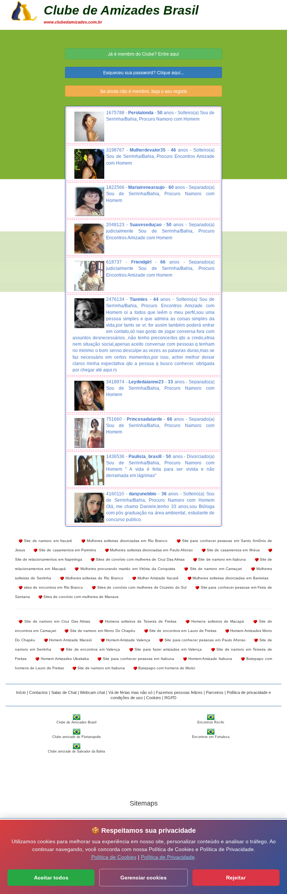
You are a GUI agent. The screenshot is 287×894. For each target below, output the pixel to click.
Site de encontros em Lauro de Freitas (182, 631)
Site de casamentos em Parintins (66, 550)
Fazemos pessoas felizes (179, 692)
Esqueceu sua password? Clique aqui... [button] (143, 72)
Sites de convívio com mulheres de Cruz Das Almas (140, 559)
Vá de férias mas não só (130, 692)
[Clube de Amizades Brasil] (24, 10)
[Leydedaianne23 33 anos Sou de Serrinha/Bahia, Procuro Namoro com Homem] (89, 396)
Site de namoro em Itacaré (47, 541)
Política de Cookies (113, 857)
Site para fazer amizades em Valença (167, 649)
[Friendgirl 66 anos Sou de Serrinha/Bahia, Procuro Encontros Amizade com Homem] (89, 276)
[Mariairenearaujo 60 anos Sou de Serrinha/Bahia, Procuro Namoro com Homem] (89, 201)
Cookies (153, 697)
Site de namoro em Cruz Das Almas (56, 621)
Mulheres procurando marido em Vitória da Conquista (126, 569)
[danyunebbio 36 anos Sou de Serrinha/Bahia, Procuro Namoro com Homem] (89, 508)
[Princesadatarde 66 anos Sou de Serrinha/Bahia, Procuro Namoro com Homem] (89, 433)
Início (21, 692)
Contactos (38, 692)
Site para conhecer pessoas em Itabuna (137, 659)
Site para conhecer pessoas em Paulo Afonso (204, 640)
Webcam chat (92, 692)
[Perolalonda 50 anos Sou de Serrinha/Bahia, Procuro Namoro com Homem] (89, 126)
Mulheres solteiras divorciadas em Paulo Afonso (151, 550)
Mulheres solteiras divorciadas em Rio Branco (126, 541)
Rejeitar (236, 878)
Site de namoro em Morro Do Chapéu (101, 631)
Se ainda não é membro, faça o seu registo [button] (143, 91)
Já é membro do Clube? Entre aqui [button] (143, 53)
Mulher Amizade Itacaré (157, 578)
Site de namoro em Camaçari (215, 569)
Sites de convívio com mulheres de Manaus (80, 597)
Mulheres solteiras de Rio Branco (93, 578)
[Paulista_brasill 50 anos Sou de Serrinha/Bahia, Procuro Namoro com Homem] (89, 470)
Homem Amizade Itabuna (209, 659)
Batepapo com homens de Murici (166, 668)
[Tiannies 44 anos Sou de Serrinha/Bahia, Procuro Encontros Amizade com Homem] (89, 313)
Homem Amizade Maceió (70, 640)
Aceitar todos (51, 878)
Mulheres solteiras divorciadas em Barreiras (229, 578)
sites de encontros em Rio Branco (52, 587)
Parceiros (214, 692)
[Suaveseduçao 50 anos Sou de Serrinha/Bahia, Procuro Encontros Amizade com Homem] (89, 238)
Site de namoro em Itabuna (221, 559)
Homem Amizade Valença (127, 640)
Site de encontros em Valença (92, 649)
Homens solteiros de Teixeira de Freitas (140, 621)
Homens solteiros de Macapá (216, 621)
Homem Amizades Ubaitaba (64, 659)
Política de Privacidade (168, 857)
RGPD (170, 697)
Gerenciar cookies (143, 878)
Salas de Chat (64, 692)
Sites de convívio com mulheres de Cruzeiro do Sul (141, 587)
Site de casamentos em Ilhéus (233, 550)
